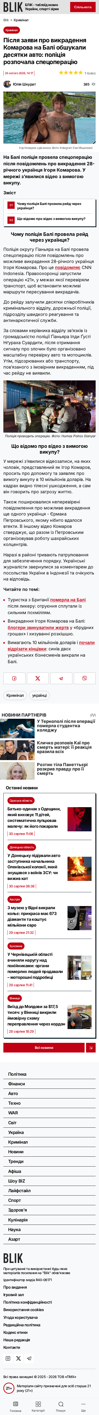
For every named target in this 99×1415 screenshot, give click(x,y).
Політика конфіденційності (27, 1302)
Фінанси (16, 1083)
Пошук (61, 1410)
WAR (13, 1112)
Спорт (14, 1200)
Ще (83, 1410)
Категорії (38, 1410)
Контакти (11, 1347)
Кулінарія (17, 1220)
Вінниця (15, 998)
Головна (15, 1411)
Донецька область (22, 847)
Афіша (14, 1171)
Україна (16, 1132)
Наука (14, 1229)
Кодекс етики (15, 1332)
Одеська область (21, 800)
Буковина (16, 946)
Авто (13, 1093)
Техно (14, 1103)
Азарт (14, 1239)
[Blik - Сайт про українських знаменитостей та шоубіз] (13, 1261)
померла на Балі (68, 599)
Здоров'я (17, 1210)
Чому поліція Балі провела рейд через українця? (45, 206)
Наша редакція (16, 1339)
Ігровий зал (13, 1294)
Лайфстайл (19, 1190)
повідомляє (67, 267)
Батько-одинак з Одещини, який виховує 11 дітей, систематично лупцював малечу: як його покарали (34, 817)
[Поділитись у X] (38, 678)
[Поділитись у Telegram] (61, 678)
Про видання (15, 1287)
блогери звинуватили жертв (38, 627)
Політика (17, 1074)
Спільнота (83, 7)
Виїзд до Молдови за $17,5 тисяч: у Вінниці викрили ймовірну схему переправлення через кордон (36, 1015)
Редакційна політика (21, 1324)
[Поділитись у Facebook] (14, 678)
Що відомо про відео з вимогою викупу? (47, 219)
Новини (16, 1151)
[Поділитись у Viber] (85, 678)
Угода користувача (20, 1317)
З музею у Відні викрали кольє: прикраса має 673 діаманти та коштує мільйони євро (31, 916)
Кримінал (12, 30)
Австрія (15, 899)
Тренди (16, 1161)
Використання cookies (23, 1309)
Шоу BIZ (16, 1181)
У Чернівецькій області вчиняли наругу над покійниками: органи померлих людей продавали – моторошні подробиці (35, 966)
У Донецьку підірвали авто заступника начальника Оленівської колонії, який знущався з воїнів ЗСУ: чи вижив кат (33, 867)
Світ (12, 1122)
